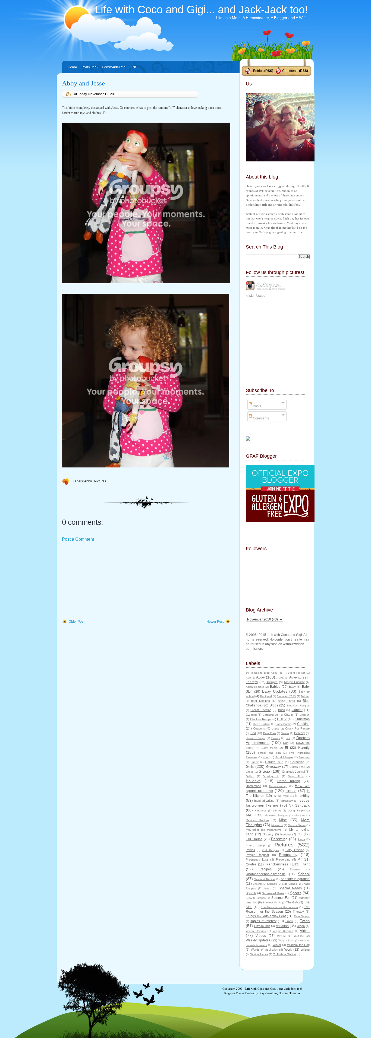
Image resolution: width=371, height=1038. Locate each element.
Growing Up (271, 776)
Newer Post (215, 621)
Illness (290, 790)
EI (286, 748)
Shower (257, 883)
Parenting (279, 839)
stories (261, 897)
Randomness (277, 864)
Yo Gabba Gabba (284, 954)
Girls (250, 766)
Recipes (265, 869)
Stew (249, 897)
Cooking (303, 724)
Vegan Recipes (256, 930)
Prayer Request (257, 854)
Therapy (298, 911)
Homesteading (278, 786)
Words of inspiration (264, 949)
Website (299, 935)
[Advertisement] (102, 581)
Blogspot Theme (234, 993)
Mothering (252, 829)
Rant (305, 864)
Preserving (283, 859)
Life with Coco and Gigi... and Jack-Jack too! (201, 9)
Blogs (274, 705)
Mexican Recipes (257, 820)
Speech (251, 893)
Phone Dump (255, 845)
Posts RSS (89, 67)
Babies (275, 687)
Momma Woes (297, 825)
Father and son (269, 752)
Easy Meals (269, 747)
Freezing (304, 757)
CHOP (282, 719)
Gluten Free (297, 766)
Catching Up (270, 714)
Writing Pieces (259, 954)
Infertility (302, 795)
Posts (256, 406)
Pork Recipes (270, 850)
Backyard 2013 (286, 696)
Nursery (268, 834)
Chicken (305, 714)
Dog (285, 742)
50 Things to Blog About (262, 672)
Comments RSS (114, 67)
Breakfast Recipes (298, 705)
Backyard (266, 696)
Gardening (297, 761)
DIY (288, 738)
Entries (258, 71)
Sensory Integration (295, 879)
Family (304, 747)
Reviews (295, 869)
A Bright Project (295, 672)
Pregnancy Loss (257, 859)
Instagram (287, 800)
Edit (133, 67)
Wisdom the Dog (298, 945)
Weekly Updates (258, 940)
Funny (255, 761)
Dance (285, 733)
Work (288, 949)
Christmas (302, 719)
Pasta (301, 839)
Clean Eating (261, 723)
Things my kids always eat (266, 916)
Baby (292, 686)
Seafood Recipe (264, 879)
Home (72, 67)
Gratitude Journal (293, 771)
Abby (88, 481)
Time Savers (302, 916)
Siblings (272, 883)
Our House (254, 839)
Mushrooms (274, 829)
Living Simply (296, 810)
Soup (266, 888)
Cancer (297, 710)
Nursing (285, 834)
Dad (253, 733)
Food (266, 757)
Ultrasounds (262, 926)
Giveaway (273, 767)
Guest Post (296, 776)
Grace (249, 771)
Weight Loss (286, 940)
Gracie (264, 771)
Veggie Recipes (283, 930)
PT (300, 859)
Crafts (275, 728)
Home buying (288, 781)
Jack (306, 805)
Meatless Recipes (276, 815)
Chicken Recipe (260, 719)
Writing (305, 949)
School (304, 874)
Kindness (260, 810)
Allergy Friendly (294, 682)
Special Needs (290, 888)
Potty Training (294, 850)
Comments (290, 71)
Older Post (76, 621)
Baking (305, 696)
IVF (290, 805)
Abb (248, 677)
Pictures (100, 481)
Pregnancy (288, 854)
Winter (277, 945)
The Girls (292, 902)
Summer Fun (281, 898)
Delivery (299, 733)
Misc (283, 820)
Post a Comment (78, 539)
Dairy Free (269, 733)
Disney (275, 738)
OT (300, 834)
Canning (251, 714)
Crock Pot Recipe (297, 728)
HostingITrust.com (290, 993)
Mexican (299, 815)
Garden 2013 (274, 761)
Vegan (301, 926)
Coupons (259, 728)
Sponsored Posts (273, 893)
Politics (250, 850)
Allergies (272, 682)
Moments (277, 825)
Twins (305, 921)
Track (289, 921)
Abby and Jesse (83, 83)
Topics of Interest (263, 921)
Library (277, 810)
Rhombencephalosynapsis (265, 874)
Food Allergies (284, 757)
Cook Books (283, 723)
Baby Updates (274, 691)
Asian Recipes (255, 686)
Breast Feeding (260, 710)
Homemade (253, 786)
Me (248, 815)
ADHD (280, 677)
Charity (289, 714)
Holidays (253, 781)
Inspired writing (264, 800)
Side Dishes (289, 883)
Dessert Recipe (255, 738)
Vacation (282, 926)
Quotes (251, 864)
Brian (281, 710)
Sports (295, 893)
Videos (261, 936)
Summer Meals (272, 902)
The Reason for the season (279, 907)
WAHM (281, 935)
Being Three (286, 700)
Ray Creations (268, 993)
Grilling (250, 776)
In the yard (281, 795)
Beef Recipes (260, 700)
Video (305, 930)
